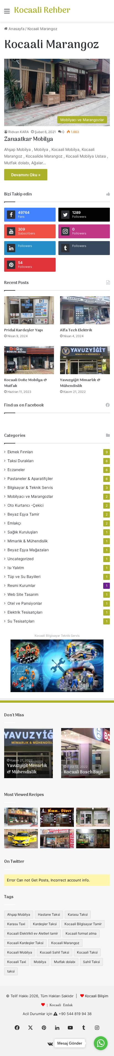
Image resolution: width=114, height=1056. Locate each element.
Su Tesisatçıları (20, 621)
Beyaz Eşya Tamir (23, 514)
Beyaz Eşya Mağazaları (28, 550)
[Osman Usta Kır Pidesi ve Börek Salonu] (57, 838)
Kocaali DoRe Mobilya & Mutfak (25, 383)
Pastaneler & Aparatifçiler (30, 478)
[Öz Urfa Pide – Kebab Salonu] (21, 817)
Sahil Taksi (91, 962)
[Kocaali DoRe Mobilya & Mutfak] (29, 360)
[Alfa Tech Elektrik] (85, 310)
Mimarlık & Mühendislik (27, 541)
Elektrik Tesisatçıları (24, 612)
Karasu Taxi (16, 924)
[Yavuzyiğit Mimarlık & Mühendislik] (85, 360)
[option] (28, 753)
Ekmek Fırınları (20, 452)
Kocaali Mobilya (19, 952)
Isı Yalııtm (15, 567)
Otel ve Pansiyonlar (24, 603)
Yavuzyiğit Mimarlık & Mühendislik (80, 383)
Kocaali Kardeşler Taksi (25, 943)
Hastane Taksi (49, 914)
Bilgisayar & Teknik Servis (30, 487)
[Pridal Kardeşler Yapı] (29, 310)
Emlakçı (14, 523)
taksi (11, 971)
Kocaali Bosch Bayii (83, 772)
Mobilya (40, 962)
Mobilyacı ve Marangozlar (30, 496)
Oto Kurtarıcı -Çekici (25, 505)
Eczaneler (16, 469)
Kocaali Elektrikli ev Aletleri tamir (32, 933)
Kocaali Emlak (61, 1004)
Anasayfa (15, 28)
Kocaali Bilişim (96, 996)
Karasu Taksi (78, 914)
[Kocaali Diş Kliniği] (93, 817)
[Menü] (7, 13)
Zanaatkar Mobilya (28, 139)
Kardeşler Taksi (45, 924)
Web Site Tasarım (22, 594)
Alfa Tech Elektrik (76, 330)
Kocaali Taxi (16, 962)
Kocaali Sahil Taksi (54, 952)
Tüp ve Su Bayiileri (23, 576)
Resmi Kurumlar (21, 585)
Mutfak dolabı (64, 962)
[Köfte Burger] (93, 838)
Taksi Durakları (20, 461)
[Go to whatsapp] (101, 1043)
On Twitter (14, 861)
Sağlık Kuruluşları (22, 532)
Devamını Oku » (25, 174)
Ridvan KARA (18, 132)
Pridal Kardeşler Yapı (23, 330)
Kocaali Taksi (87, 952)
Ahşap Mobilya (18, 914)
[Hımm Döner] (57, 817)
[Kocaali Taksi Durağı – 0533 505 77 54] (21, 838)
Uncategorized (20, 559)
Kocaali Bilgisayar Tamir (83, 924)
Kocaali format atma (81, 933)
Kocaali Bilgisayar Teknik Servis (57, 636)
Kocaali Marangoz (65, 943)
